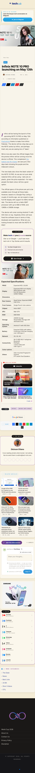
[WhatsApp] (27, 424)
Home (4, 57)
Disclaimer (5, 744)
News (8, 57)
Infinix (14, 408)
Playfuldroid (5, 141)
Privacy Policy (6, 740)
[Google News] (17, 417)
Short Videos (7, 686)
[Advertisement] (17, 112)
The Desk (6, 673)
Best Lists (6, 679)
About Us (4, 733)
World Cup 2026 (7, 729)
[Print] (22, 427)
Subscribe (19, 366)
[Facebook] (3, 84)
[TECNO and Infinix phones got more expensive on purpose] (26, 482)
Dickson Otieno (10, 74)
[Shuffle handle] (22, 549)
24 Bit (5, 683)
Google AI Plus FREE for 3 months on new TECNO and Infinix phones (8, 490)
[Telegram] (31, 424)
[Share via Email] (21, 84)
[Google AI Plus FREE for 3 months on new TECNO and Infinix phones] (9, 482)
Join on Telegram (19, 19)
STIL (4, 690)
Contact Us (5, 737)
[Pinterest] (16, 84)
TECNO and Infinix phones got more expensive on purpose (24, 490)
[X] (8, 84)
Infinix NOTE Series (25, 408)
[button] (17, 378)
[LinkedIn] (12, 84)
